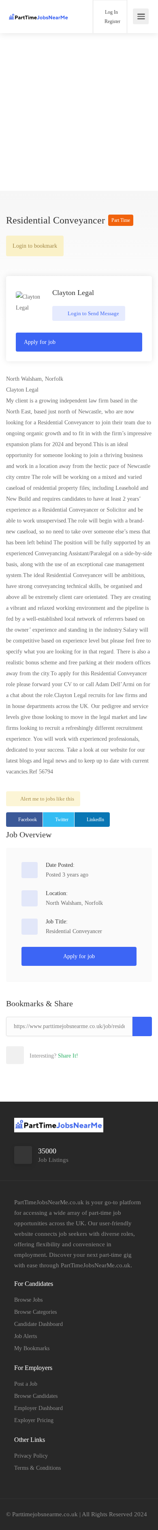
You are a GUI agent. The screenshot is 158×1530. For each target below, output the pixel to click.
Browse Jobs (28, 1300)
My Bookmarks (31, 1348)
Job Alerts (25, 1336)
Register (111, 21)
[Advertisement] (79, 112)
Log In (111, 12)
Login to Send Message (92, 313)
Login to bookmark (35, 246)
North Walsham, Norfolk (74, 903)
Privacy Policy (31, 1456)
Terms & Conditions (37, 1468)
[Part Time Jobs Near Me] (38, 9)
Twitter (61, 819)
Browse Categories (35, 1312)
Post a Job (25, 1384)
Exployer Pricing (33, 1420)
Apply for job (40, 342)
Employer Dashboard (38, 1408)
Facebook (27, 819)
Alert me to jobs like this (47, 799)
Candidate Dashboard (38, 1324)
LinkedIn (95, 819)
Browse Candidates (36, 1396)
